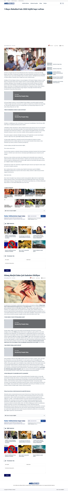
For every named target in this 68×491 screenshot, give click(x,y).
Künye (40, 3)
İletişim (45, 3)
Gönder (7, 270)
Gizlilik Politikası (25, 3)
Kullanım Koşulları (34, 3)
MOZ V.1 (62, 489)
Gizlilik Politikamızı (31, 219)
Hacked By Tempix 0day (21, 96)
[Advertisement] (55, 55)
